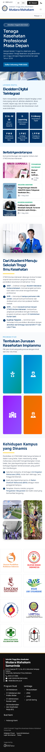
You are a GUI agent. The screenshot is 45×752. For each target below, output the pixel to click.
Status (19, 735)
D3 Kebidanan (11, 689)
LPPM (28, 696)
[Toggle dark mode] (41, 3)
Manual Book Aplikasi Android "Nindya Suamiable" (35, 172)
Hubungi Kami (12, 720)
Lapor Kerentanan (9, 735)
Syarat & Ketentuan (23, 733)
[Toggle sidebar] (40, 9)
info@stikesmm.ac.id (15, 681)
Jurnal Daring (31, 700)
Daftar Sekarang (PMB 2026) (16, 64)
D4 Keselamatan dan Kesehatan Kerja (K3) (12, 706)
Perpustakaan (31, 689)
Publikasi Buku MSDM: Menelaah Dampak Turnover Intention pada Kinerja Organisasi (29, 207)
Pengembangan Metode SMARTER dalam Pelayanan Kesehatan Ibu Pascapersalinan (28, 190)
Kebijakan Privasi (9, 733)
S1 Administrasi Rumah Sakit (12, 700)
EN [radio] (23, 3)
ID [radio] (18, 3)
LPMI (28, 693)
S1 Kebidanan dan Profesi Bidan (13, 694)
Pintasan (37, 16)
